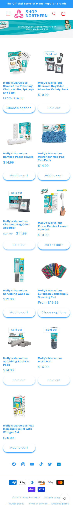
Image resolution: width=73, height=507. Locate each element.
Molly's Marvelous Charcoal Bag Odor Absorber (16, 224)
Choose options (19, 108)
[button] (8, 13)
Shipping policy (60, 504)
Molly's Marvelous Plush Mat (50, 360)
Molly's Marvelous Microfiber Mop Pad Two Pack (51, 157)
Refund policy (52, 498)
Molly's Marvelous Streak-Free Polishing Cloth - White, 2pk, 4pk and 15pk (18, 87)
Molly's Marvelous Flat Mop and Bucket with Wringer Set (18, 429)
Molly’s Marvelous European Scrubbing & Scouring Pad (53, 294)
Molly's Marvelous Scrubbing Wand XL (16, 292)
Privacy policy (16, 504)
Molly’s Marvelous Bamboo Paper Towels (18, 155)
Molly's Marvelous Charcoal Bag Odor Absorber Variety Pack (53, 86)
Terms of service (38, 504)
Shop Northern (31, 498)
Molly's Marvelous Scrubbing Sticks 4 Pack (16, 361)
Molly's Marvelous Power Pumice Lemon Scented (53, 226)
